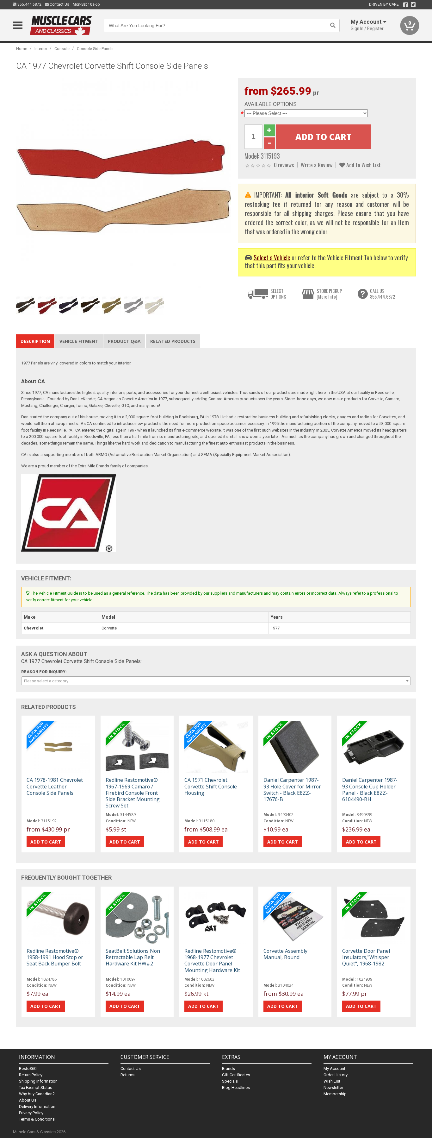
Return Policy (30, 1074)
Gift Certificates (236, 1074)
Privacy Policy (31, 1112)
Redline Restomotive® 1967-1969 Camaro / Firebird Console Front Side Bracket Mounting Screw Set (133, 792)
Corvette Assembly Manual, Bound (285, 954)
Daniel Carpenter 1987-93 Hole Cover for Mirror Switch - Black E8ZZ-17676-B (292, 789)
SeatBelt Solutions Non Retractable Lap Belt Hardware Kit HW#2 (133, 957)
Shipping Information (38, 1081)
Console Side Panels (95, 48)
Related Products (172, 341)
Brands (228, 1068)
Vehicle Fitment (78, 341)
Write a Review (316, 165)
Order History (336, 1074)
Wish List (332, 1081)
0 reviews (284, 165)
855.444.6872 (28, 4)
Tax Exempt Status (35, 1087)
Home (21, 48)
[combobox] (216, 680)
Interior (40, 48)
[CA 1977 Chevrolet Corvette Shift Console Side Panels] (123, 185)
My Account (334, 1068)
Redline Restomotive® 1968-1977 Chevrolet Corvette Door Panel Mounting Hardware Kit (212, 960)
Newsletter (333, 1087)
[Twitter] (413, 5)
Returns (127, 1074)
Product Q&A (124, 341)
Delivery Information (37, 1106)
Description (35, 341)
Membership (335, 1093)
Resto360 (27, 1068)
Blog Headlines (236, 1087)
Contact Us (59, 4)
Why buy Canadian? (37, 1093)
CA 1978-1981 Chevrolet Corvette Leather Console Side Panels (55, 786)
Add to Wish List (363, 165)
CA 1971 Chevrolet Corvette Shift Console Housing (210, 786)
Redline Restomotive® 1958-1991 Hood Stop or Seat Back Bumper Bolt (55, 957)
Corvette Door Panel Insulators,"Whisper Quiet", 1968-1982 (366, 957)
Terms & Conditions (37, 1119)
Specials (230, 1081)
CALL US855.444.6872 (382, 294)
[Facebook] (405, 5)
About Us (27, 1100)
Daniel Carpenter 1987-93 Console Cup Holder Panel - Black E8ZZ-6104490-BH (370, 789)
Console (62, 48)
